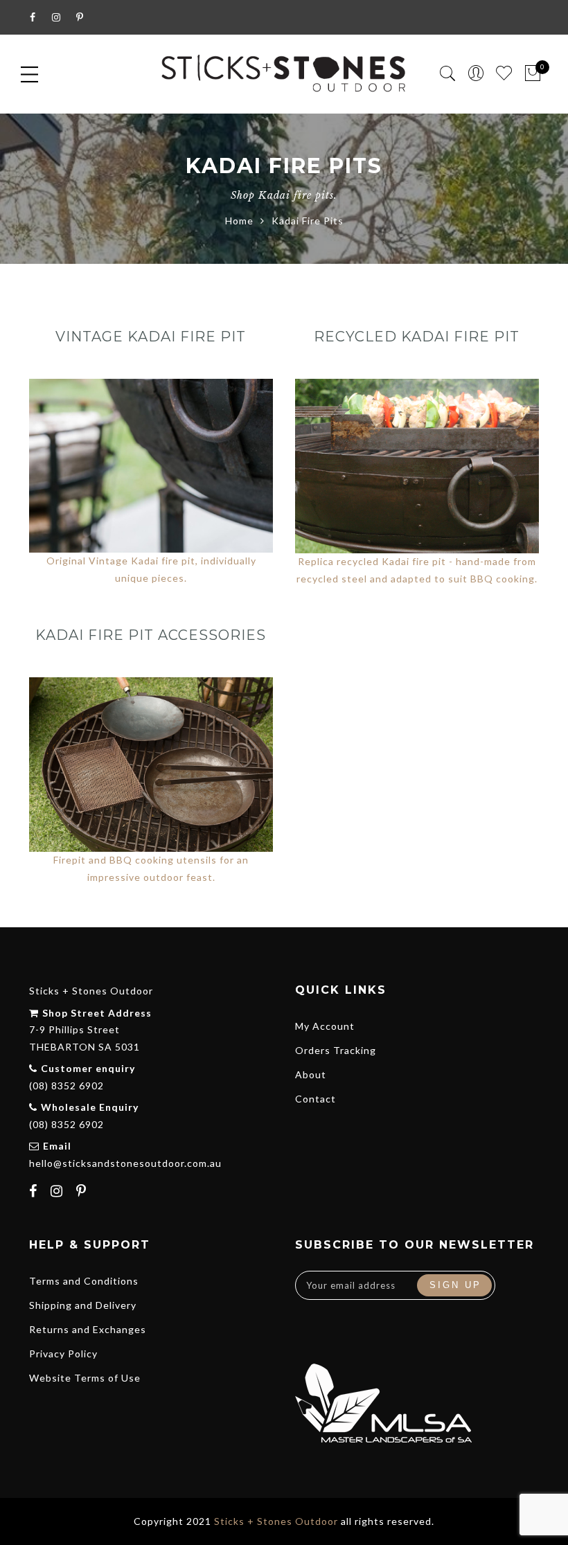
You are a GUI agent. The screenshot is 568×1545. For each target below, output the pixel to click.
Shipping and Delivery (82, 1305)
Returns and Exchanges (87, 1329)
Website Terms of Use (85, 1378)
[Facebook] (35, 1192)
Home (239, 220)
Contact (315, 1099)
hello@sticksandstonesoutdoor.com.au (125, 1163)
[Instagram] (58, 1192)
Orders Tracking (335, 1050)
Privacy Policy (63, 1353)
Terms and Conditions (84, 1281)
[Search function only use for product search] (448, 74)
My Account (325, 1026)
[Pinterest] (83, 1192)
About (310, 1074)
